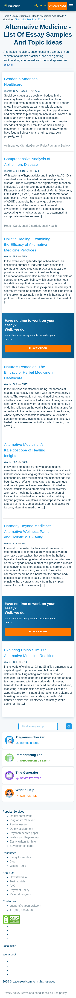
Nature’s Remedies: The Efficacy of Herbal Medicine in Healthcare (29, 372)
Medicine (8, 19)
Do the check (29, 743)
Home (6, 15)
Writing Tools (18, 865)
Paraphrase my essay (35, 760)
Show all (8, 64)
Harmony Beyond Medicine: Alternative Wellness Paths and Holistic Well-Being (27, 531)
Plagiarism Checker (22, 820)
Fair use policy (57, 992)
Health (35, 15)
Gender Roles (39, 145)
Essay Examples (20, 15)
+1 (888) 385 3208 (21, 909)
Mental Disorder (29, 225)
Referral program (20, 894)
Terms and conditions (34, 992)
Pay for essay (18, 824)
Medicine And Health (52, 15)
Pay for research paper (24, 833)
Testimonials (17, 881)
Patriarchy (54, 145)
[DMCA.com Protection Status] (11, 919)
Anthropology (12, 145)
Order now (57, 5)
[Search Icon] (69, 726)
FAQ (12, 885)
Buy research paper (22, 845)
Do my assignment (21, 828)
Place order (38, 348)
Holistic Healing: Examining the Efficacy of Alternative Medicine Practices (27, 244)
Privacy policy (11, 992)
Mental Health (48, 225)
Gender (25, 145)
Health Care (11, 225)
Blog (13, 861)
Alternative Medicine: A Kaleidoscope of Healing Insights (24, 450)
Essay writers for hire (23, 841)
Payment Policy (19, 890)
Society (65, 145)
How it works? (18, 877)
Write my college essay (24, 837)
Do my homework (21, 815)
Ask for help (29, 795)
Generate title (30, 778)
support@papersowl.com (25, 905)
